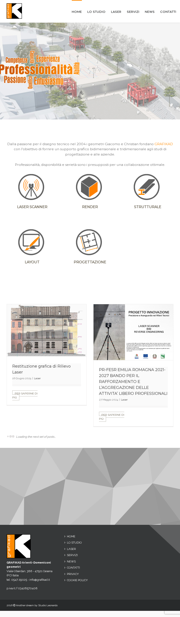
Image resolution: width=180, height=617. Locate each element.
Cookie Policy (77, 571)
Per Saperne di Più (25, 395)
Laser (37, 378)
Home (71, 527)
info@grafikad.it (39, 571)
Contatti (73, 559)
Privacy (73, 565)
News (71, 552)
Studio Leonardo (48, 596)
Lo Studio (74, 534)
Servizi (72, 546)
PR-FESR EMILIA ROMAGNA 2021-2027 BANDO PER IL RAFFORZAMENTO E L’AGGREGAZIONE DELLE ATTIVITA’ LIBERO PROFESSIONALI (133, 381)
